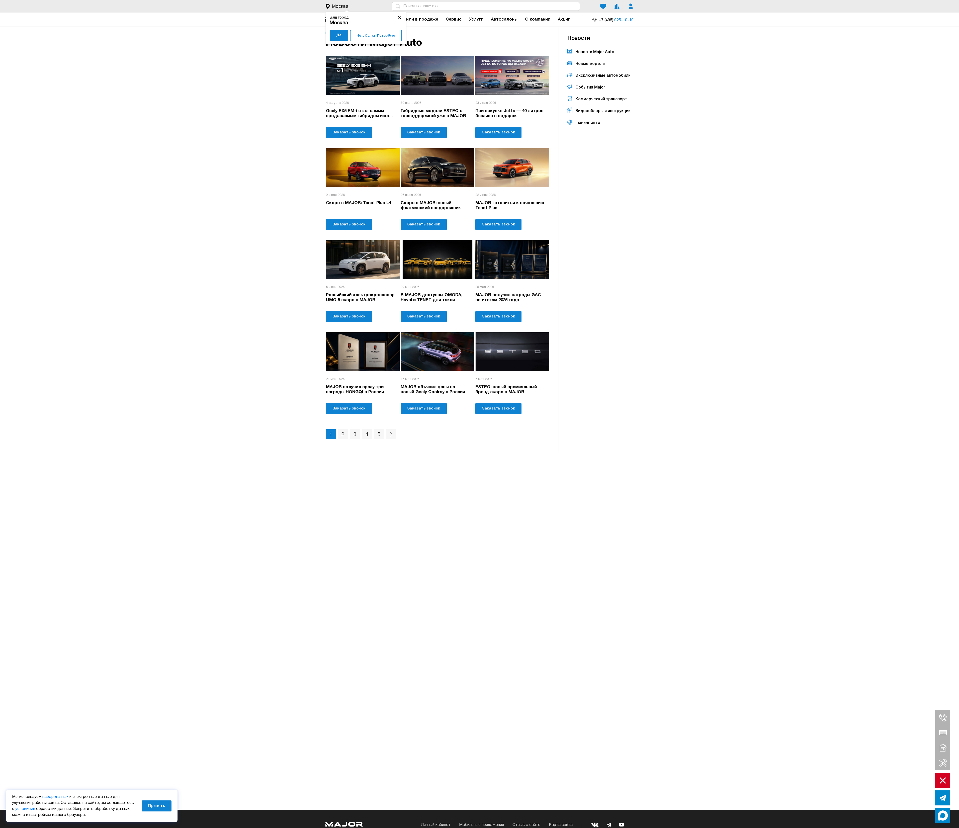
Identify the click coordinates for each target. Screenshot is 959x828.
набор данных (55, 797)
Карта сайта (561, 825)
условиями (25, 809)
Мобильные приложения (481, 825)
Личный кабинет (436, 825)
